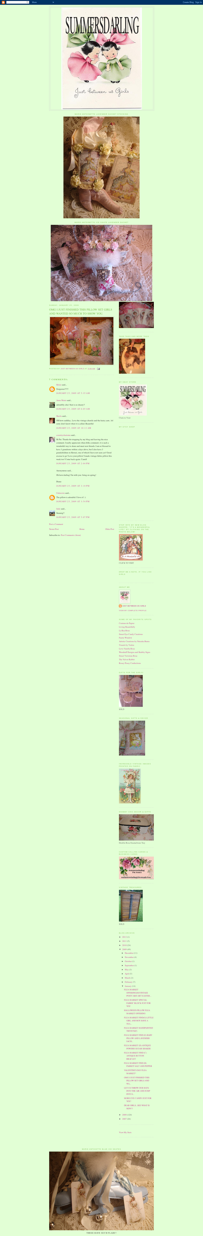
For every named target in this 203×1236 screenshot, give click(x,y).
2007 (124, 1118)
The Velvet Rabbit (127, 659)
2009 (124, 949)
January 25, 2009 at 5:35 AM (73, 393)
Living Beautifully (127, 626)
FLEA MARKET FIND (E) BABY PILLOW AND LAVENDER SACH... (138, 1038)
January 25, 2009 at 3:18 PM (73, 485)
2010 (124, 945)
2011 (124, 941)
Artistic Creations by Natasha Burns (134, 641)
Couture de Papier (126, 623)
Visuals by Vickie (126, 645)
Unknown (60, 493)
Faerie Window (125, 637)
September (129, 965)
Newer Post (54, 529)
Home (82, 529)
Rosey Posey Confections (130, 663)
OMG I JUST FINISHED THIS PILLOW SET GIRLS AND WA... (136, 1080)
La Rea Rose (124, 630)
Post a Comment (56, 524)
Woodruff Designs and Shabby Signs (134, 652)
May (127, 969)
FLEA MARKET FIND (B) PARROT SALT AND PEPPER (138, 1065)
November (129, 957)
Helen (58, 384)
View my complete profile (133, 610)
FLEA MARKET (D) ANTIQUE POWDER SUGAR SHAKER (137, 1047)
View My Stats (125, 1132)
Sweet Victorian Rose (128, 655)
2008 (124, 1114)
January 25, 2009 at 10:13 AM (73, 427)
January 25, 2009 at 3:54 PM (73, 501)
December (129, 953)
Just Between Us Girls (134, 606)
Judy (58, 508)
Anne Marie (61, 400)
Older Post (109, 529)
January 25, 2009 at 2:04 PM (73, 463)
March (128, 977)
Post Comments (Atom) (71, 535)
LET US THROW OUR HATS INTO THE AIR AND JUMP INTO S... (137, 1090)
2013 (124, 936)
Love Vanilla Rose (127, 648)
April (127, 973)
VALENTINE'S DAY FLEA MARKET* (135, 1072)
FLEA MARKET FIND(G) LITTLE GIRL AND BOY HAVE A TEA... (139, 1020)
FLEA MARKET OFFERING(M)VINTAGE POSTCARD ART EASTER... (137, 992)
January (128, 986)
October (128, 961)
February (129, 981)
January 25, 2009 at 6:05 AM (73, 408)
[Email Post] (98, 369)
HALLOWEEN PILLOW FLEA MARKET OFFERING (137, 1012)
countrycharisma (63, 435)
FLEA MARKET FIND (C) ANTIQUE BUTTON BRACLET (135, 1055)
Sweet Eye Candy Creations (131, 634)
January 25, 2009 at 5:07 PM (73, 517)
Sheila (59, 416)
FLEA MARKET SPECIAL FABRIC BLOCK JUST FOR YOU (137, 1002)
